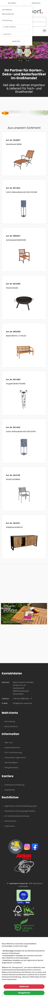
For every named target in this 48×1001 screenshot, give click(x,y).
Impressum (10, 826)
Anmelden (12, 3)
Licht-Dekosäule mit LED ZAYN (21, 431)
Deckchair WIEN (13, 144)
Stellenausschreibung (14, 785)
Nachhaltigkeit (11, 762)
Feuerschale (12, 288)
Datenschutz (10, 821)
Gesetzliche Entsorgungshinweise (20, 811)
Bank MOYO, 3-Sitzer (16, 335)
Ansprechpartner (12, 747)
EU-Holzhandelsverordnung (17, 816)
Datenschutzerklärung (11, 977)
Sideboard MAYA (14, 527)
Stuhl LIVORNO (13, 479)
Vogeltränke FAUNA (16, 383)
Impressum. (12, 979)
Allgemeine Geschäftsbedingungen (21, 806)
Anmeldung (7, 10)
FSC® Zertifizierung (13, 752)
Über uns (9, 742)
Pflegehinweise (11, 767)
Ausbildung (10, 790)
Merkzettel (36, 3)
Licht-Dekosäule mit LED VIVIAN (21, 192)
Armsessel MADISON (16, 240)
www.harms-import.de (18, 883)
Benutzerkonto (8, 14)
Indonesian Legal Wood (15, 757)
